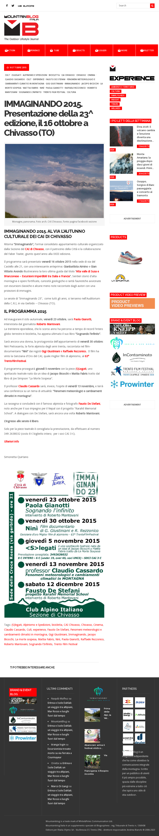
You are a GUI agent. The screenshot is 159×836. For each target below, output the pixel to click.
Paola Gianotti (54, 88)
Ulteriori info (11, 441)
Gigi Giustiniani (54, 83)
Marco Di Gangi (59, 786)
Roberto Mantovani (16, 644)
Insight (115, 99)
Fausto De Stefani (55, 79)
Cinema (91, 75)
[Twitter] (13, 6)
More (124, 50)
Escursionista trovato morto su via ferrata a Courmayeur (60, 753)
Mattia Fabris (30, 88)
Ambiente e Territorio (122, 87)
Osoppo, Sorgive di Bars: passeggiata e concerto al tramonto (146, 188)
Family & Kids (117, 95)
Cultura (71, 92)
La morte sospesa (25, 639)
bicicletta (54, 75)
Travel (114, 104)
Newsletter (147, 50)
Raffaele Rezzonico (75, 88)
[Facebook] (7, 6)
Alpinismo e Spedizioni (35, 75)
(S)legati (16, 75)
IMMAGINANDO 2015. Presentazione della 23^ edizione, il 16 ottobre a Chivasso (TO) (48, 118)
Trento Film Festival (54, 92)
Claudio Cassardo (15, 79)
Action (11, 50)
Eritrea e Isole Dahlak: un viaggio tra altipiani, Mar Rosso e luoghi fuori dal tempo (60, 772)
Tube (56, 50)
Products (79, 50)
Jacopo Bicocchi (90, 83)
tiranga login (58, 744)
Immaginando (72, 83)
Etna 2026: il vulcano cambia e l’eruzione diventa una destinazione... (146, 133)
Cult (7, 75)
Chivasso (81, 75)
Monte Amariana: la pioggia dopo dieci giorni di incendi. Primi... (145, 161)
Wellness (115, 108)
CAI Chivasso (68, 75)
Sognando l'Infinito (30, 92)
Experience (34, 50)
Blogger (101, 50)
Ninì (42, 88)
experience (38, 79)
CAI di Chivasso (34, 249)
